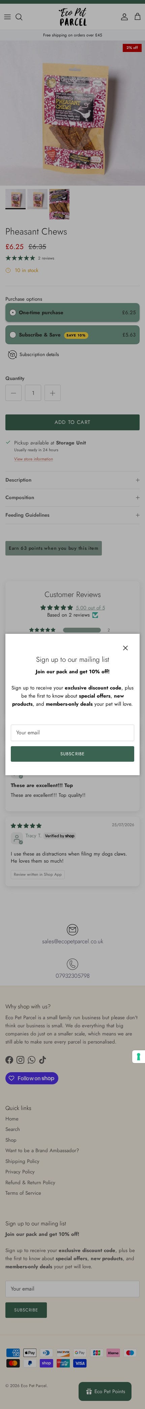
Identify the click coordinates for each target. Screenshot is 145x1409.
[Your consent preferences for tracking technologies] (138, 1056)
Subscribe (72, 754)
